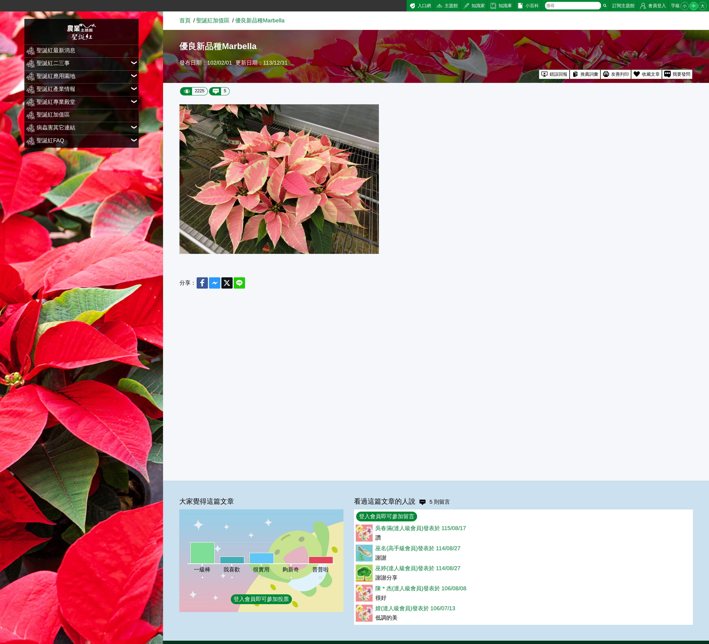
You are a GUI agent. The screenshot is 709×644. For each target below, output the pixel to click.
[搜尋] (604, 5)
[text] (573, 5)
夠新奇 (290, 569)
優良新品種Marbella (260, 20)
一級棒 (202, 569)
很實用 (261, 569)
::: (2, 3)
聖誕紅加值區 (213, 20)
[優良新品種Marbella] (279, 252)
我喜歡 (231, 569)
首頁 (185, 20)
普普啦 (320, 569)
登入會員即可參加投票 (261, 599)
